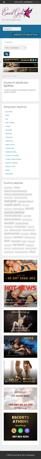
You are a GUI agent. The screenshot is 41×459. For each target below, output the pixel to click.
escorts (9, 223)
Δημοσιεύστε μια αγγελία (25, 35)
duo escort (25, 205)
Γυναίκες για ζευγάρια (12, 155)
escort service (8, 227)
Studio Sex (8, 133)
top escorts (7, 245)
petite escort (8, 237)
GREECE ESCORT (15, 230)
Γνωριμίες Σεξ (9, 148)
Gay (6, 119)
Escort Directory (13, 215)
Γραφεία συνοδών (10, 152)
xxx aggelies (30, 245)
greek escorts (11, 233)
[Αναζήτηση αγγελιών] (6, 54)
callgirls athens (12, 204)
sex (6, 240)
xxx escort (7, 248)
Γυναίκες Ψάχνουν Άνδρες (13, 159)
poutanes (18, 237)
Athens (17, 187)
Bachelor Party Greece (20, 197)
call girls (10, 201)
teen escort (31, 241)
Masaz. (33, 234)
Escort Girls (9, 112)
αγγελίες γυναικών (30, 248)
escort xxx (31, 227)
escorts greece (20, 227)
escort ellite (27, 216)
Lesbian (7, 126)
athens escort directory (15, 191)
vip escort (18, 244)
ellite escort (8, 209)
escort (29, 208)
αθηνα (32, 252)
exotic (6, 230)
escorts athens (22, 223)
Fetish (7, 115)
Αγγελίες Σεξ (9, 141)
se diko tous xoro (30, 237)
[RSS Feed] (4, 2)
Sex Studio (8, 130)
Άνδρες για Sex (10, 144)
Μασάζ (7, 170)
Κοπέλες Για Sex (10, 166)
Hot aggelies (25, 234)
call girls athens (25, 201)
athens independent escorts (18, 194)
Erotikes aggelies (18, 209)
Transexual (8, 137)
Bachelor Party (8, 197)
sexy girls (15, 241)
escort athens (14, 212)
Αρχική (4, 76)
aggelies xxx (8, 188)
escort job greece (27, 219)
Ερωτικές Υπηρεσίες (11, 163)
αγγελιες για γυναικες (21, 252)
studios (24, 241)
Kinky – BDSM (9, 122)
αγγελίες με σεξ (8, 252)
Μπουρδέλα (9, 174)
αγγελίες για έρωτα (18, 248)
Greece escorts (29, 230)
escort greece (12, 219)
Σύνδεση (35, 2)
